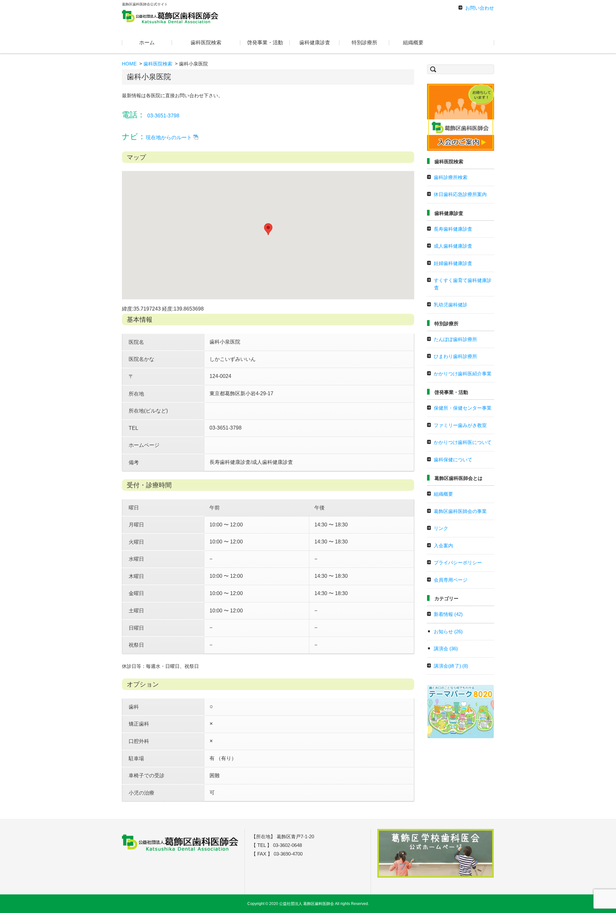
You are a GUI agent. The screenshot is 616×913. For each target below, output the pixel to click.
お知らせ (448, 631)
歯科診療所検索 (450, 177)
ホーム (147, 42)
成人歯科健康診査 (453, 246)
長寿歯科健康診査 (453, 229)
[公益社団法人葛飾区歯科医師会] (170, 16)
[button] (268, 229)
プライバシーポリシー (458, 562)
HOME (129, 63)
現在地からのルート (169, 137)
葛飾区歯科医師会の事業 (460, 511)
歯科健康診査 (314, 42)
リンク (441, 528)
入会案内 (443, 545)
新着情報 (448, 614)
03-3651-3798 (163, 115)
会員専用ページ (450, 580)
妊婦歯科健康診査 (453, 263)
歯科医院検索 (206, 42)
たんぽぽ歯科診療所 (455, 339)
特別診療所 (364, 42)
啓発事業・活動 (265, 42)
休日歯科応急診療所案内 (460, 194)
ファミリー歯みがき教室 (460, 425)
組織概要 (413, 42)
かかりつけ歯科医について (463, 442)
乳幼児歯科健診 (450, 304)
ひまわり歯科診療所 (455, 356)
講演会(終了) (451, 666)
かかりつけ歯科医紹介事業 (463, 373)
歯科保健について (453, 459)
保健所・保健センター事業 (463, 408)
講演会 (446, 648)
